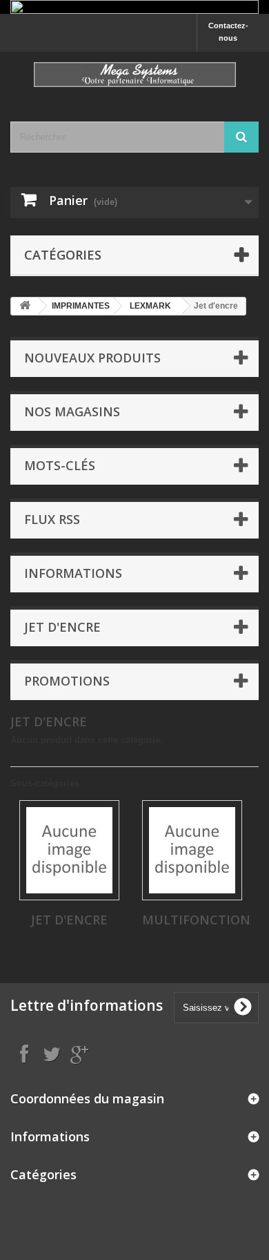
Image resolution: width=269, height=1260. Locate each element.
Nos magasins (72, 411)
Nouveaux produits (92, 357)
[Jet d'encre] (69, 850)
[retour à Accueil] (25, 306)
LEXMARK (150, 306)
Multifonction (196, 919)
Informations (73, 573)
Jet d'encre (69, 919)
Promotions (67, 680)
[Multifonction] (192, 850)
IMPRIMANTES (81, 306)
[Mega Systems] (134, 74)
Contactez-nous (228, 31)
